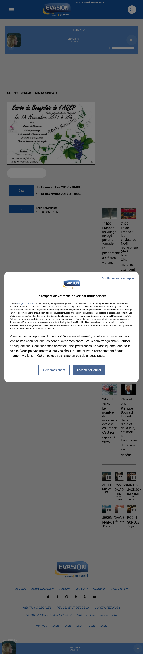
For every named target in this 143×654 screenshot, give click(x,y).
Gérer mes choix (54, 370)
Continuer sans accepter (118, 278)
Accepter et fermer (89, 370)
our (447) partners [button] (26, 303)
